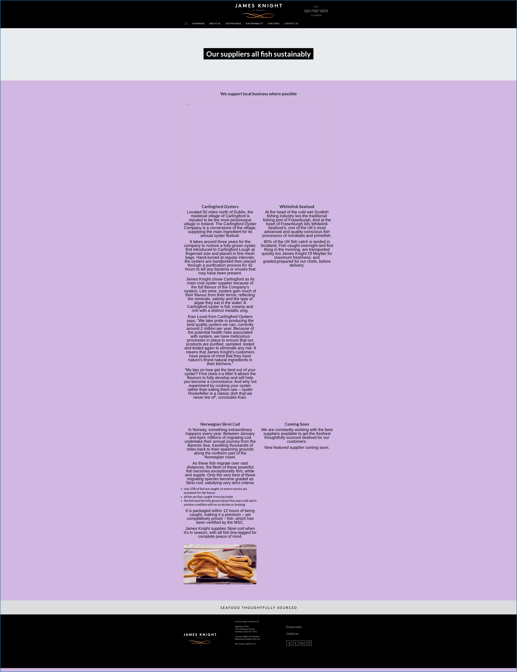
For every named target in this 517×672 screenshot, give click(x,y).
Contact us (291, 23)
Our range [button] (198, 23)
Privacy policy (294, 626)
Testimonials (233, 23)
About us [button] (214, 23)
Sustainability (254, 23)
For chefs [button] (273, 23)
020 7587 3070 (316, 11)
